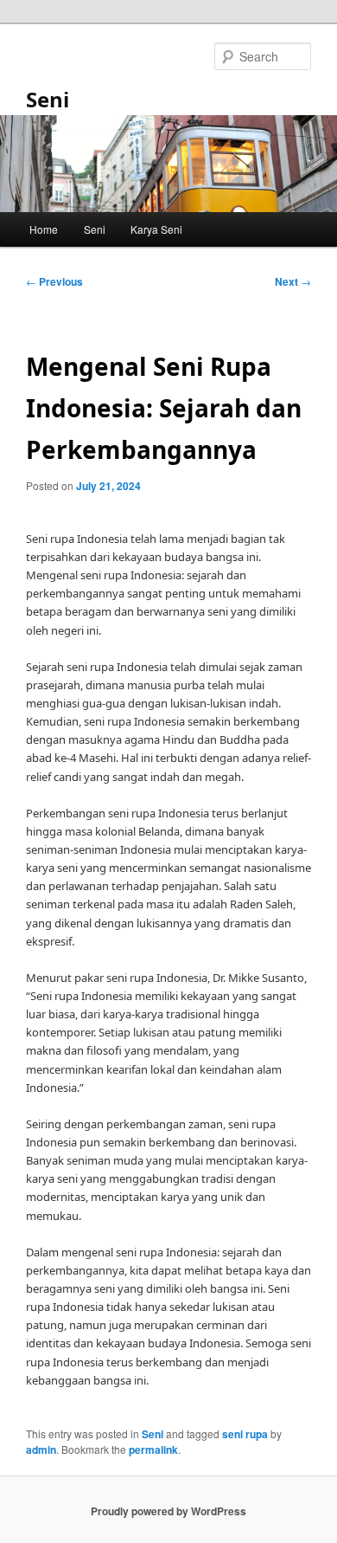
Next (293, 281)
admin (41, 1449)
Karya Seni (156, 229)
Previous (54, 281)
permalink (153, 1449)
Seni (47, 99)
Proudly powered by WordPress (168, 1511)
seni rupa (245, 1434)
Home (43, 229)
